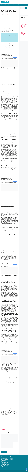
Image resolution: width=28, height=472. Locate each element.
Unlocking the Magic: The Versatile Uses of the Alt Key (23, 33)
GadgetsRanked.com (4, 458)
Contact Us (11, 459)
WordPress (20, 470)
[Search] (26, 8)
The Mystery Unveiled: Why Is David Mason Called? (23, 30)
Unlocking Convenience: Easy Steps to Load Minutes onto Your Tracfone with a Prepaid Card (23, 37)
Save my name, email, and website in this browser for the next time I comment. (9, 449)
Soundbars (5, 4)
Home (1, 4)
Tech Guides (4, 7)
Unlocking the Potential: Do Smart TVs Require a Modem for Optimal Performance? (23, 21)
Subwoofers (9, 4)
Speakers (13, 4)
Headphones (17, 4)
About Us (11, 458)
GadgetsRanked (13, 470)
